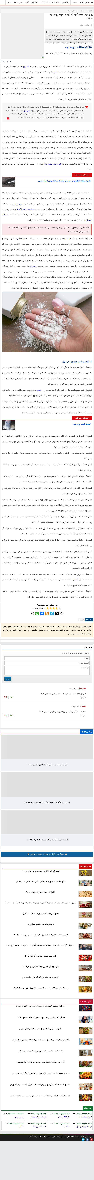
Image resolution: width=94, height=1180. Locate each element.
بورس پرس (19, 1117)
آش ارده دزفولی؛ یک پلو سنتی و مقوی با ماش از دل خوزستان (40, 1062)
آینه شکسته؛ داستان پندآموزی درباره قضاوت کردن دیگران (40, 1050)
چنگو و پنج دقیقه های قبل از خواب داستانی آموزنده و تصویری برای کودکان (40, 1039)
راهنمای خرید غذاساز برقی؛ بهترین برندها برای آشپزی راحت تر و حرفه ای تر (40, 1084)
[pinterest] (91, 1139)
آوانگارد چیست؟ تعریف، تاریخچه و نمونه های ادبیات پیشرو (40, 1006)
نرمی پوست (24, 66)
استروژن (32, 266)
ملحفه (38, 390)
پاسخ (82, 697)
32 (4, 62)
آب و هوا (42, 1136)
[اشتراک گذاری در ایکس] (57, 613)
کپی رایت (59, 1136)
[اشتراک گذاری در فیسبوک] (42, 613)
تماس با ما (78, 1136)
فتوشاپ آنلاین (33, 1136)
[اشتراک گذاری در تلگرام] (52, 613)
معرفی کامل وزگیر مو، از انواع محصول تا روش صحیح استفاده (40, 1017)
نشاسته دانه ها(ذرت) (25, 209)
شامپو (76, 579)
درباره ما (85, 1136)
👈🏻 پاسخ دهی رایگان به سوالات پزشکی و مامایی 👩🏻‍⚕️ (47, 854)
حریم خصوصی (50, 1136)
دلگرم (54, 71)
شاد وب (65, 1126)
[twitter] (83, 1139)
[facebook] (87, 1139)
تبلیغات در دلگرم (69, 1136)
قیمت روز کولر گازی (83, 1126)
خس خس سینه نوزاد (52, 164)
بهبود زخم (18, 203)
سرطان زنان (28, 110)
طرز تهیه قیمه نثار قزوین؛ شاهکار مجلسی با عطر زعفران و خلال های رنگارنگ (40, 1095)
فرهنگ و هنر (63, 1117)
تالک (67, 238)
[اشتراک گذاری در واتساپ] (37, 613)
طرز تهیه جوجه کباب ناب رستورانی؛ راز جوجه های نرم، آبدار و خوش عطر (40, 1073)
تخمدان (19, 238)
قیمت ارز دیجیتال (38, 1117)
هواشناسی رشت (39, 1126)
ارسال (8, 678)
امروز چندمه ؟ (86, 1117)
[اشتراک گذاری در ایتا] (47, 613)
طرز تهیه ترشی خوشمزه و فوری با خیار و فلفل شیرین (40, 1028)
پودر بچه (81, 619)
